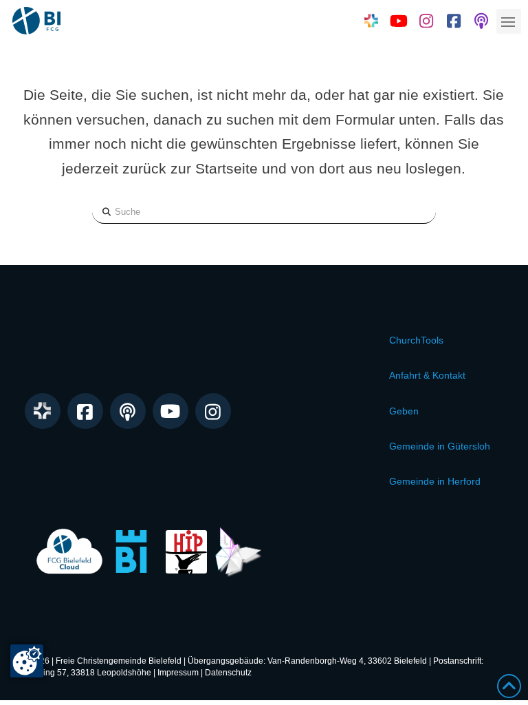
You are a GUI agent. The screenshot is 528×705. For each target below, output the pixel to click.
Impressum (178, 672)
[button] (508, 21)
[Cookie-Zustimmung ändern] (26, 660)
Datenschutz (228, 672)
